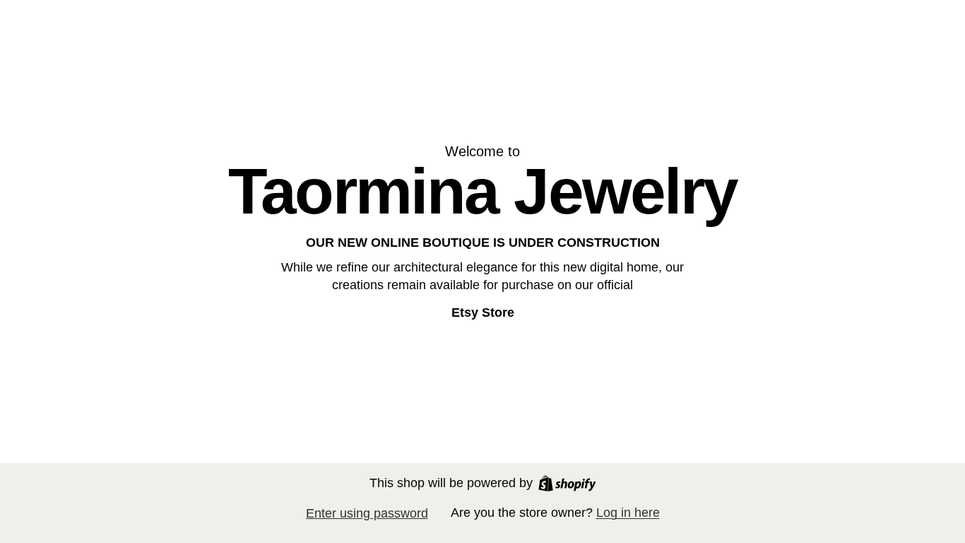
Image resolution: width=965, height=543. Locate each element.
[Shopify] (567, 483)
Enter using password (367, 513)
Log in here (628, 513)
